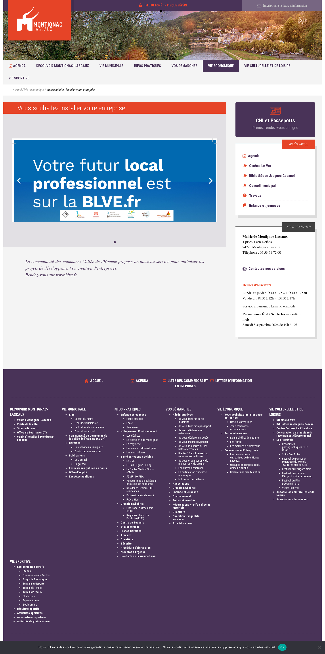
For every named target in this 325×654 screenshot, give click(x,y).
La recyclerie (133, 444)
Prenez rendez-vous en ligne (275, 127)
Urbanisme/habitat (132, 503)
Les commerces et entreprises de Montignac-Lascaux (245, 457)
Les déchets (133, 435)
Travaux (126, 535)
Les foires (235, 441)
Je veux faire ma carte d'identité (191, 420)
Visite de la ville (27, 424)
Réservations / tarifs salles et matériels (191, 506)
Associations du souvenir (292, 499)
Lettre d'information (233, 381)
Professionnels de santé (140, 495)
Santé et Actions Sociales (137, 456)
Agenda (19, 66)
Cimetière (127, 539)
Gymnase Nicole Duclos (36, 575)
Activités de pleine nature (33, 621)
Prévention (132, 499)
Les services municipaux (89, 447)
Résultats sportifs (28, 608)
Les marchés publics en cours (88, 468)
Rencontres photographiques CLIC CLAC (295, 447)
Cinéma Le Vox (285, 420)
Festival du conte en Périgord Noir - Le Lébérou (297, 475)
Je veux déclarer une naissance (190, 432)
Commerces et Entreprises (241, 450)
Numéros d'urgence (133, 552)
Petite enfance (134, 418)
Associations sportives (31, 617)
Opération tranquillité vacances (186, 517)
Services (74, 443)
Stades (27, 571)
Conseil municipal (85, 431)
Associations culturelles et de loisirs (295, 493)
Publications (77, 455)
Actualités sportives (30, 613)
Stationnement (130, 526)
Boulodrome (30, 604)
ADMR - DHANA (134, 476)
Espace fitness (31, 600)
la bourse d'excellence (191, 479)
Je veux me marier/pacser (193, 441)
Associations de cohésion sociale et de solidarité (141, 482)
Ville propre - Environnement (139, 431)
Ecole (129, 423)
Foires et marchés (184, 500)
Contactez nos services (88, 451)
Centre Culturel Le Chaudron (294, 428)
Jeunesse (132, 427)
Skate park (29, 596)
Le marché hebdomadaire (244, 437)
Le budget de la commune (89, 427)
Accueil (17, 90)
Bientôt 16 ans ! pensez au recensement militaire (193, 455)
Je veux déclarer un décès (193, 437)
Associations (181, 483)
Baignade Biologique (35, 579)
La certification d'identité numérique (192, 473)
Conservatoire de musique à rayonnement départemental (294, 434)
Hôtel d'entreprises (241, 422)
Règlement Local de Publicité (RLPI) (137, 517)
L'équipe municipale (86, 423)
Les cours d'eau (135, 452)
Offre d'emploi (78, 472)
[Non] (319, 647)
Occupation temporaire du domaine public (245, 466)
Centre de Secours (132, 522)
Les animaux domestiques (141, 448)
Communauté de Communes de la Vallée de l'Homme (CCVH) (88, 437)
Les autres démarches (190, 468)
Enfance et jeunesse (133, 414)
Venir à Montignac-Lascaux (34, 420)
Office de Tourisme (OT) (32, 432)
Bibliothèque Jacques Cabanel (295, 424)
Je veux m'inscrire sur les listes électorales (192, 447)
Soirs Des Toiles (291, 454)
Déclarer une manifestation (245, 472)
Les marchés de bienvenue (245, 446)
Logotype (80, 464)
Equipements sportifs (30, 566)
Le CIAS (130, 460)
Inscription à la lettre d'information (284, 5)
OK (282, 647)
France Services (131, 531)
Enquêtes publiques (81, 476)
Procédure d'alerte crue (136, 547)
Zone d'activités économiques (239, 427)
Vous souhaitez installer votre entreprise (243, 416)
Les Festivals (284, 439)
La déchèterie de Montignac (142, 439)
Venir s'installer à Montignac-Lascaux (35, 438)
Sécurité (126, 543)
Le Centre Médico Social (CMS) (140, 471)
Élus (72, 414)
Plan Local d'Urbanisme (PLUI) (139, 509)
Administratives (183, 414)
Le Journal (81, 459)
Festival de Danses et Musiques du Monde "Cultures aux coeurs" (295, 461)
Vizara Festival (290, 487)
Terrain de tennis (32, 587)
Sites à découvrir (28, 428)
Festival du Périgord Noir (296, 469)
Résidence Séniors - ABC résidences (140, 489)
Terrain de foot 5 (32, 592)
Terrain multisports (33, 583)
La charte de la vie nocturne (138, 556)
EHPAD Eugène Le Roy (138, 465)
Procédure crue (182, 523)
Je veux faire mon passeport (194, 426)
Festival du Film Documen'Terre (291, 482)
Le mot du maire (84, 418)
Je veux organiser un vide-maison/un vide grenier (193, 462)
